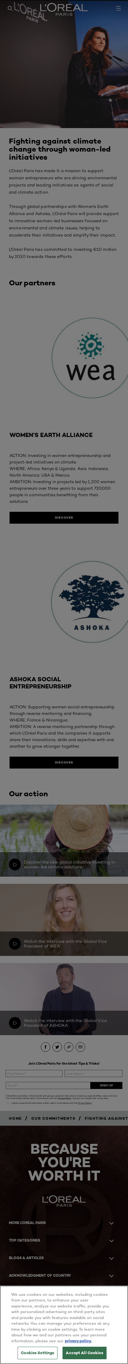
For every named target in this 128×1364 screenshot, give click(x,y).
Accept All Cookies (84, 1352)
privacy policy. (78, 1340)
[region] (64, 1325)
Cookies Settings (37, 1352)
